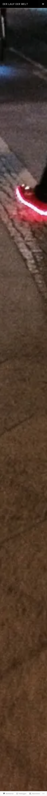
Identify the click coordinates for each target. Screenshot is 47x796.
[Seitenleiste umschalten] (43, 4)
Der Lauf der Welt (15, 4)
